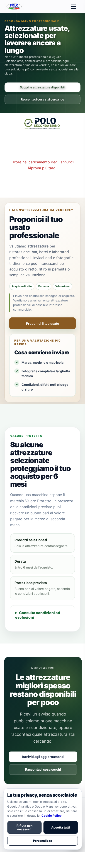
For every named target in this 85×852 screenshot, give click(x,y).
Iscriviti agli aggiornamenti (43, 757)
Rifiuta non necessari (24, 827)
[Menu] (73, 6)
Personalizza (42, 840)
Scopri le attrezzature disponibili (42, 87)
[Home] (14, 6)
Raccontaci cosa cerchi (43, 769)
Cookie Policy (51, 815)
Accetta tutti (60, 827)
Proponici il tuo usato (42, 323)
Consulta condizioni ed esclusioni (37, 615)
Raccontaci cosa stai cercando (42, 99)
